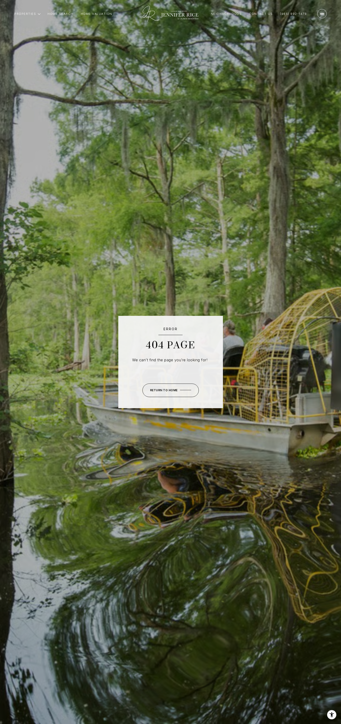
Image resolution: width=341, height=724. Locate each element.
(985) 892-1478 (293, 14)
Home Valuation (96, 14)
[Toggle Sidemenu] (322, 13)
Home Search (60, 14)
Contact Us (261, 14)
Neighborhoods (226, 14)
